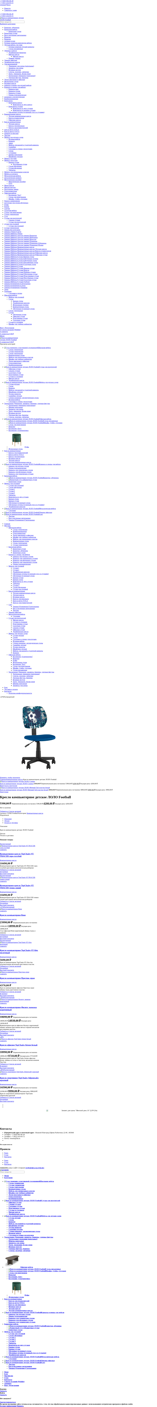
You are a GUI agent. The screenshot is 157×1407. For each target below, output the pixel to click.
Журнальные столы (11, 81)
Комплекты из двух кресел (22, 104)
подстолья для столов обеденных (16, 203)
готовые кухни (9, 41)
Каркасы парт (14, 89)
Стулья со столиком (16, 322)
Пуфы (6, 205)
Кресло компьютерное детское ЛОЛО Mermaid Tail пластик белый (24, 790)
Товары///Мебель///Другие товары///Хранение (20, 241)
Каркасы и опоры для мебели (15, 87)
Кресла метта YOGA (11, 131)
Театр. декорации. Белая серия (20, 74)
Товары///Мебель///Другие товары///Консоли (20, 239)
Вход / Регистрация (11, 1385)
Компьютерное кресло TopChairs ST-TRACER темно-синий (17, 886)
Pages (6, 1153)
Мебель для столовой (16, 297)
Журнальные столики (21, 305)
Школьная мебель (10, 295)
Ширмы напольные (16, 407)
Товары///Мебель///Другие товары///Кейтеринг (21, 237)
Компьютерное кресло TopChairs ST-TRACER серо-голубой (17, 855)
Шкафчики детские (16, 156)
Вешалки (7, 39)
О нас (6, 1155)
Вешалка (7, 37)
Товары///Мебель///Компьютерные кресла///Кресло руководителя (27, 251)
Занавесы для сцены (16, 68)
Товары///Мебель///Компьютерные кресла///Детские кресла (25, 249)
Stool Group (4, 792)
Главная (3, 779)
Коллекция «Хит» (15, 428)
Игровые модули (15, 70)
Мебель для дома (10, 158)
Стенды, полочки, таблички (19, 72)
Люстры (7, 135)
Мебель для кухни (11, 160)
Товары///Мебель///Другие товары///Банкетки (20, 235)
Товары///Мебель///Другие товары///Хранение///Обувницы (25, 243)
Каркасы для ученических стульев (21, 474)
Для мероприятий (10, 64)
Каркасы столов (14, 91)
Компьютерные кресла (12, 114)
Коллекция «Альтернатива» (19, 430)
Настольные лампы (11, 189)
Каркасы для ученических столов (21, 470)
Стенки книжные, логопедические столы (24, 398)
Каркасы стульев (15, 93)
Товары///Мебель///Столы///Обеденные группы (21, 259)
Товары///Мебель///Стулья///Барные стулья (19, 268)
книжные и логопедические (14, 97)
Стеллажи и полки (15, 293)
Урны (6, 289)
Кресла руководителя (16, 118)
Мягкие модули (10, 187)
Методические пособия (12, 180)
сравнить (7, 1383)
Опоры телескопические (17, 95)
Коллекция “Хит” (19, 664)
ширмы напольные (15, 155)
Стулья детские (14, 384)
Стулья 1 (12, 489)
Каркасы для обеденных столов (20, 472)
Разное (6, 207)
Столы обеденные (15, 166)
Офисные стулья (19, 316)
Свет (10, 605)
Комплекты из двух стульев (23, 108)
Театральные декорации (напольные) (22, 76)
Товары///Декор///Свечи (12, 232)
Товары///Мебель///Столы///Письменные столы (21, 262)
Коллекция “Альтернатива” (23, 657)
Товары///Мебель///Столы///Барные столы (19, 257)
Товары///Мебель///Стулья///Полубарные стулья (21, 278)
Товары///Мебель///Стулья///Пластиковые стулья (21, 276)
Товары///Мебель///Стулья (13, 266)
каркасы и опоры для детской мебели (17, 85)
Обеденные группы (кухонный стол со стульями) (26, 112)
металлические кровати (12, 178)
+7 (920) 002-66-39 (6, 1)
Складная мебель (10, 210)
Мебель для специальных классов (16, 172)
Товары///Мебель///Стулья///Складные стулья (20, 280)
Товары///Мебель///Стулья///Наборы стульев (20, 272)
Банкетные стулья (10, 33)
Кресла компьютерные (12, 122)
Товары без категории (12, 230)
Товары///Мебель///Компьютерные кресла (19, 247)
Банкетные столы (15, 31)
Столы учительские (16, 311)
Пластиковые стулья (20, 318)
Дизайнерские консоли (21, 303)
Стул (6, 216)
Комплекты (8, 101)
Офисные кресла (15, 120)
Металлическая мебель (12, 176)
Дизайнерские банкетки (17, 52)
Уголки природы (15, 394)
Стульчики (12, 153)
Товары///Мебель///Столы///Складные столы (20, 264)
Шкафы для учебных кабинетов (20, 324)
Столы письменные (16, 49)
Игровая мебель (14, 139)
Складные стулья (19, 320)
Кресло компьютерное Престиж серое (17, 978)
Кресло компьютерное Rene (13, 915)
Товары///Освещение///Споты (15, 286)
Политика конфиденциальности (20, 693)
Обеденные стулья (19, 314)
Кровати (12, 141)
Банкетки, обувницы (11, 27)
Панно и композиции (12, 201)
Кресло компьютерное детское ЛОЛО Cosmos (17, 784)
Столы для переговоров (17, 197)
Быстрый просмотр (7, 874)
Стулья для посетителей (13, 218)
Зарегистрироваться (8, 1402)
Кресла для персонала (16, 126)
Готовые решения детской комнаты (21, 47)
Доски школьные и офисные (14, 79)
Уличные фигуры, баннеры (18, 78)
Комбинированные (11, 99)
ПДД (10, 183)
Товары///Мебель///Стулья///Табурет (17, 282)
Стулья (11, 312)
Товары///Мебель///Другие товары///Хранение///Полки (23, 245)
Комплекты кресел (15, 103)
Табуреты (12, 170)
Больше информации (8, 1406)
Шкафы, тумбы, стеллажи (18, 199)
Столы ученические (11, 214)
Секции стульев (14, 220)
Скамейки (12, 147)
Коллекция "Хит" (15, 195)
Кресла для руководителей (18, 128)
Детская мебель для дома (13, 45)
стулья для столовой (11, 224)
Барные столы (18, 301)
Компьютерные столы (21, 307)
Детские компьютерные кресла (20, 116)
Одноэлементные (10, 191)
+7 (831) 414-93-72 (6, 3)
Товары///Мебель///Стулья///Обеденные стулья (20, 274)
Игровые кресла (10, 83)
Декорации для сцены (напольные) (21, 66)
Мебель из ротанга (11, 174)
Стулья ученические (11, 228)
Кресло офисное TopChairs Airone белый (18, 1045)
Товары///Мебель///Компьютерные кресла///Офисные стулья (25, 255)
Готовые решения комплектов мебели (18, 43)
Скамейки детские (15, 396)
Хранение (8, 291)
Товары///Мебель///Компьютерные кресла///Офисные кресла (26, 253)
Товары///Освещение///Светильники (17, 284)
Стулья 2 (12, 491)
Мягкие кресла (14, 54)
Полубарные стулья (20, 164)
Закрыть (3, 1391)
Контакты (7, 1157)
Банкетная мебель (10, 29)
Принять (20, 1406)
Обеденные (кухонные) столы (24, 309)
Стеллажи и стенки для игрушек (20, 149)
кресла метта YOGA (11, 130)
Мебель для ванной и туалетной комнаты (24, 145)
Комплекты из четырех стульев (24, 110)
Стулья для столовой (16, 226)
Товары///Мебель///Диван (13, 234)
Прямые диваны (14, 58)
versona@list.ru (5, 5)
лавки (11, 143)
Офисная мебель (10, 193)
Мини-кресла (9, 185)
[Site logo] (13, 20)
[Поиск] (154, 173)
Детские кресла (14, 124)
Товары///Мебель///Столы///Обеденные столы (20, 260)
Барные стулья (14, 162)
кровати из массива (11, 133)
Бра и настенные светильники (15, 35)
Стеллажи (12, 510)
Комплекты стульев (16, 106)
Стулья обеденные (15, 168)
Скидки (7, 208)
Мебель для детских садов (13, 137)
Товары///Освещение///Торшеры (15, 287)
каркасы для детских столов (19, 466)
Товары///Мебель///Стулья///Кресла (16, 270)
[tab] (80, 819)
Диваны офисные (10, 60)
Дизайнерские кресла (12, 62)
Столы (11, 151)
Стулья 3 (12, 493)
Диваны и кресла (10, 51)
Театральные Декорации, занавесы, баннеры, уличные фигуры (31, 672)
